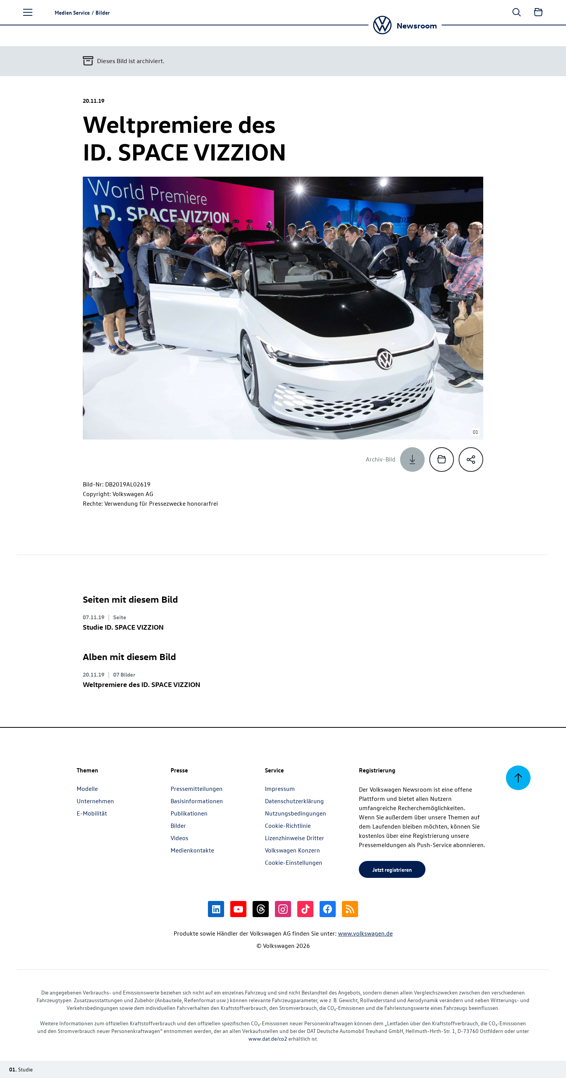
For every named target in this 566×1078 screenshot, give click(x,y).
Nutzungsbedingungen (295, 813)
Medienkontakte (192, 850)
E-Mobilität (92, 813)
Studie (123, 626)
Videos (179, 838)
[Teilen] (471, 459)
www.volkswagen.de (365, 933)
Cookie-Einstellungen (293, 862)
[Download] (412, 459)
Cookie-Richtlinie (288, 825)
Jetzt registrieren (392, 869)
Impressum (280, 788)
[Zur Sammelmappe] (538, 12)
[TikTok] (305, 909)
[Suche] (516, 12)
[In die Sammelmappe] (441, 459)
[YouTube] (238, 909)
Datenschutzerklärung (294, 801)
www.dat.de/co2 (267, 1038)
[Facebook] (328, 909)
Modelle (87, 788)
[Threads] (261, 909)
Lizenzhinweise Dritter (294, 838)
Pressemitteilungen (197, 788)
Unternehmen (95, 801)
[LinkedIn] (216, 909)
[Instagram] (283, 909)
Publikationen (189, 813)
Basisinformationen (197, 801)
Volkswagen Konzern (292, 850)
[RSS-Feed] (350, 909)
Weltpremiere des (141, 684)
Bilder (178, 825)
